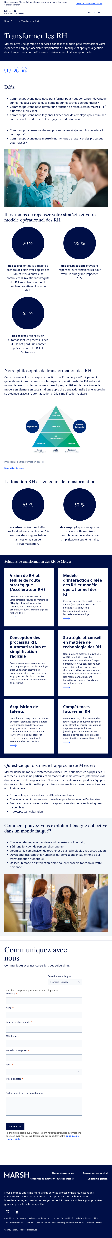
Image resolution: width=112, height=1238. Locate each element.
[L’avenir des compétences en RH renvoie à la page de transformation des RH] (82, 742)
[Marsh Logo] (16, 1175)
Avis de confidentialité (39, 1218)
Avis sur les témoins (13, 1222)
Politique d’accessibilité (87, 1218)
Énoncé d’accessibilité (63, 1218)
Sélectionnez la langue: (60, 976)
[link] (8, 70)
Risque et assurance (63, 1173)
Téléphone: (11, 1036)
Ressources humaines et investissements (51, 1178)
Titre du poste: (13, 1078)
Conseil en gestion (98, 1178)
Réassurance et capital (95, 1173)
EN (99, 12)
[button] (107, 4)
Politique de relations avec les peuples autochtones (60, 1222)
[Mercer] (13, 12)
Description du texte (14, 468)
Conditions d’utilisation (15, 1218)
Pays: (8, 1064)
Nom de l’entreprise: (16, 1050)
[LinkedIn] (16, 1211)
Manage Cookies (94, 1222)
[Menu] (106, 12)
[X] (7, 1211)
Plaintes (29, 1222)
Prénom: (10, 993)
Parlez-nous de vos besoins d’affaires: (25, 1093)
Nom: (8, 1007)
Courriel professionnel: (18, 1022)
